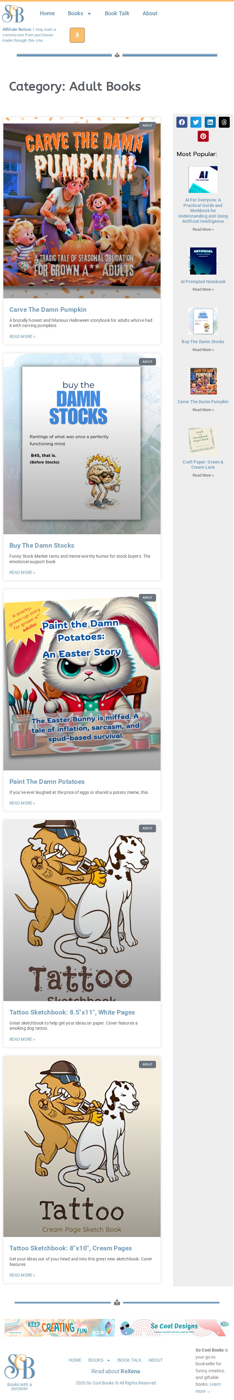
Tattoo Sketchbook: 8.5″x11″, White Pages (72, 1012)
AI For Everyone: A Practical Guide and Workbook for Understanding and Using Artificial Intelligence (203, 210)
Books (75, 13)
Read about (115, 1371)
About (150, 13)
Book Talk (117, 13)
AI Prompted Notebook (203, 281)
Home (47, 13)
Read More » (22, 336)
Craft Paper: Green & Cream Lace (203, 465)
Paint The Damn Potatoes (47, 781)
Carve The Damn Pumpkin (48, 309)
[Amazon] (77, 35)
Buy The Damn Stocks (42, 545)
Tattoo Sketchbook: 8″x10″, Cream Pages (70, 1248)
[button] (181, 122)
